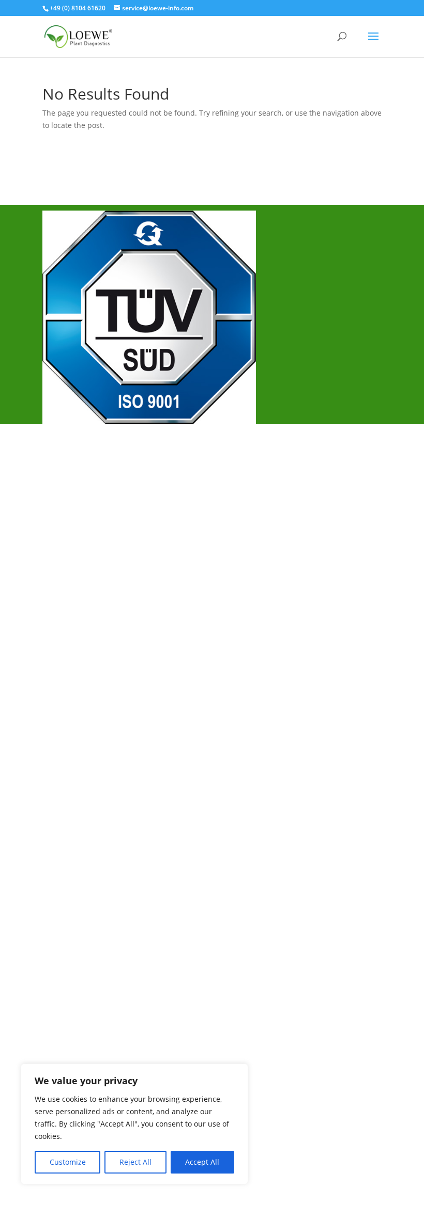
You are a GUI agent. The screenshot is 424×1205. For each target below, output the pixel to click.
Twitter (67, 605)
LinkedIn (69, 639)
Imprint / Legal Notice (95, 495)
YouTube (70, 622)
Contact (68, 529)
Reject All (135, 1162)
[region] (134, 1124)
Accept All (202, 1162)
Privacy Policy (79, 512)
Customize (68, 1162)
